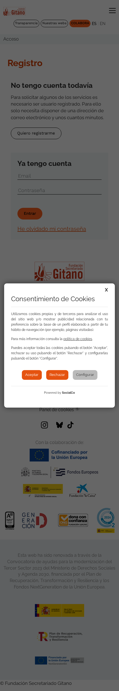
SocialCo (68, 393)
